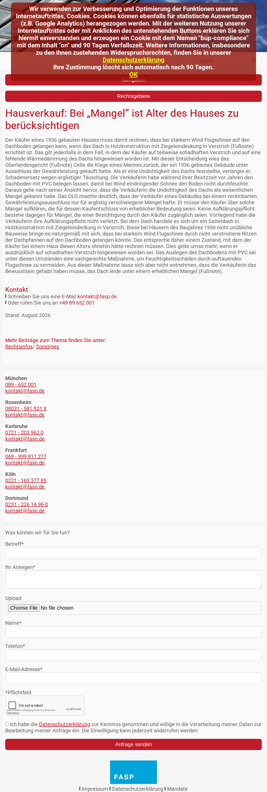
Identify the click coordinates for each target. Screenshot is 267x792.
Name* (13, 623)
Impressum (95, 789)
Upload (13, 598)
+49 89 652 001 (77, 303)
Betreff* (14, 544)
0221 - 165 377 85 (25, 480)
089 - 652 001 (21, 384)
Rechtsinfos (19, 346)
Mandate (177, 789)
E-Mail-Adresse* (24, 669)
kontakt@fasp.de (97, 296)
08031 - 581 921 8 (25, 408)
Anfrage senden (133, 744)
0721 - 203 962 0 (24, 432)
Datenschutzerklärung (134, 60)
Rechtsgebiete (133, 96)
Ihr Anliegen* (20, 567)
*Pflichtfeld (18, 692)
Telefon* (15, 646)
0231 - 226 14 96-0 (26, 504)
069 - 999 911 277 (25, 456)
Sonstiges (47, 346)
